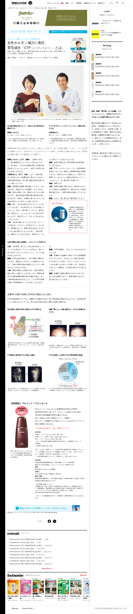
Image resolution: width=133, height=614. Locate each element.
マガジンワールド (21, 3)
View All (83, 575)
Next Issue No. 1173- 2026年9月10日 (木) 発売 (29, 539)
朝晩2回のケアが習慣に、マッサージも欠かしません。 (68, 31)
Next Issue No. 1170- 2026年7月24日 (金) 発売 (31, 558)
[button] (85, 588)
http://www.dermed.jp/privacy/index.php (47, 492)
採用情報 (78, 3)
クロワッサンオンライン (65, 19)
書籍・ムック (70, 3)
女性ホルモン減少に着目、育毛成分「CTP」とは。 (26, 31)
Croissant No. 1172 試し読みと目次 (25, 542)
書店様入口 (101, 3)
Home (16, 8)
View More (46, 568)
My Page (111, 1)
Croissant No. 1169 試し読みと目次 (27, 561)
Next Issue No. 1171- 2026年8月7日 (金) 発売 (30, 551)
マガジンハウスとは (52, 3)
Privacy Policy (27, 608)
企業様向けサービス (89, 3)
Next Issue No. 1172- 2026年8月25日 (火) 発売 (31, 545)
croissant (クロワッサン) (26, 8)
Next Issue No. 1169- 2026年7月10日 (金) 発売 (31, 564)
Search (123, 1)
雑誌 (62, 3)
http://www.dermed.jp (50, 512)
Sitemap (14, 608)
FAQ (117, 1)
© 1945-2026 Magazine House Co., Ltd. (110, 608)
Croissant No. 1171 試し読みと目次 (27, 548)
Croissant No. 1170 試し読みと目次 (27, 554)
